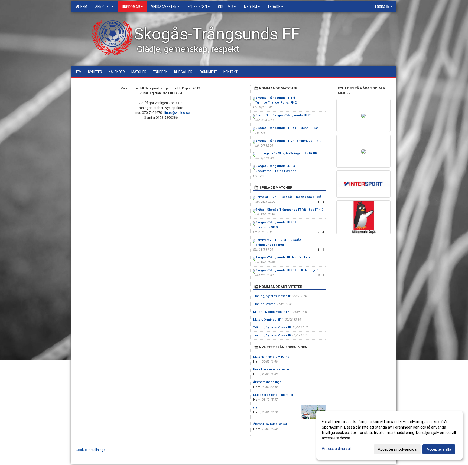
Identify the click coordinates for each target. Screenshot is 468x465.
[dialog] (389, 435)
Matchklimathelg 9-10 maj (271, 356)
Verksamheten (164, 7)
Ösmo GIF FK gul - (288, 197)
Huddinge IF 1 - (286, 153)
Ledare (274, 7)
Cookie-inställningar (91, 450)
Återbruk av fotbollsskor (270, 424)
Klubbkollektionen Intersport (273, 395)
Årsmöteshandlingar (267, 382)
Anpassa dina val (336, 448)
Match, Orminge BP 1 (268, 319)
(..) (255, 407)
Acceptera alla (439, 449)
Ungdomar (131, 7)
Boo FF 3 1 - (284, 115)
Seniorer (103, 7)
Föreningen (197, 7)
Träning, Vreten (264, 304)
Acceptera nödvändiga (397, 449)
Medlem (250, 7)
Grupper (225, 7)
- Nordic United (283, 257)
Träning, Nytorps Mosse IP (272, 296)
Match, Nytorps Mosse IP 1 (272, 312)
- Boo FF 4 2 (289, 209)
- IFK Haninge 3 (286, 270)
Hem (83, 7)
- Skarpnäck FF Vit (287, 140)
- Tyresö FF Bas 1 (288, 128)
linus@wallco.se (177, 113)
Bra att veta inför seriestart (271, 369)
